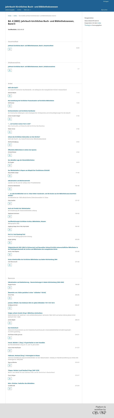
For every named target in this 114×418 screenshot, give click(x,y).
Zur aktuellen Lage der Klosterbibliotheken (21, 160)
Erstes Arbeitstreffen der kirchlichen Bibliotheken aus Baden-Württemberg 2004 (32, 259)
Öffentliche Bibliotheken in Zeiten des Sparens (22, 150)
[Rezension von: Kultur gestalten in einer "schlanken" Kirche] (27, 292)
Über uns (27, 10)
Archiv (19, 10)
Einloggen (106, 1)
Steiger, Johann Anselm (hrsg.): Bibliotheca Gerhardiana (41, 315)
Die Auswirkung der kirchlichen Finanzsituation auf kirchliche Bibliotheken (31, 100)
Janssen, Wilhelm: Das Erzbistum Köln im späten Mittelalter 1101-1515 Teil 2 (31, 303)
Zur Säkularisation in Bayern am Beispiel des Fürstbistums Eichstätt (29, 170)
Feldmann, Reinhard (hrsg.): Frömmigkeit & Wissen (43, 357)
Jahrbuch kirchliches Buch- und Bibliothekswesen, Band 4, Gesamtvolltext (30, 45)
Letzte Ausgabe (10, 10)
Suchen (105, 10)
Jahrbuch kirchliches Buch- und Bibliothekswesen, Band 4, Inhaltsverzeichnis (31, 66)
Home (9, 16)
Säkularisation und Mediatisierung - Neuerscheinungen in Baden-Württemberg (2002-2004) (36, 282)
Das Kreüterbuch (39, 330)
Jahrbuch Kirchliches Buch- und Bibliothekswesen (31, 6)
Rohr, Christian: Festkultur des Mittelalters (21, 383)
